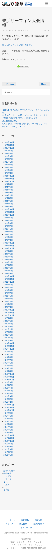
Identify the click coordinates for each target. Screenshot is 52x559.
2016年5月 (8, 455)
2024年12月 (8, 176)
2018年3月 (8, 399)
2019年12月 (8, 343)
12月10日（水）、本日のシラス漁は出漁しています (24, 115)
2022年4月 (8, 265)
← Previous (9, 84)
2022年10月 (8, 248)
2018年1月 (8, 402)
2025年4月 (8, 164)
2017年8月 (8, 416)
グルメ (6, 484)
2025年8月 (8, 153)
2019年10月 (8, 349)
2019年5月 (8, 363)
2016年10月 (8, 441)
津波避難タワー (40, 524)
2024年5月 (8, 195)
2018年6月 (8, 390)
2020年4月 (8, 332)
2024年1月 (8, 206)
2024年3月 (8, 201)
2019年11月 (8, 346)
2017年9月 (8, 413)
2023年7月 (8, 223)
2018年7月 (8, 388)
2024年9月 (8, 184)
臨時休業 (7, 473)
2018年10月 (8, 379)
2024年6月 (8, 192)
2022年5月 (8, 262)
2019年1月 (8, 371)
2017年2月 (8, 430)
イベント (24, 30)
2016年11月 (8, 438)
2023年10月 (8, 215)
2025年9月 (8, 150)
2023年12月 (8, 209)
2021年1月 (8, 307)
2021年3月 (8, 301)
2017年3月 (8, 427)
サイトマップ (26, 528)
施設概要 (23, 524)
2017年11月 (8, 407)
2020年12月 (8, 310)
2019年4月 (8, 365)
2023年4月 (8, 231)
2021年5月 (8, 296)
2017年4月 (8, 424)
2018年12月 (8, 374)
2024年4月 (8, 198)
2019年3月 (8, 368)
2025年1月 (8, 173)
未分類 (6, 490)
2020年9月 (8, 318)
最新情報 (25, 520)
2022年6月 (8, 259)
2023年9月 (8, 217)
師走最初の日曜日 (10, 121)
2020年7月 (8, 323)
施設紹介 (39, 520)
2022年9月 (8, 251)
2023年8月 (8, 220)
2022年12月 (8, 243)
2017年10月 (8, 410)
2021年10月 (8, 282)
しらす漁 (7, 476)
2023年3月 (8, 234)
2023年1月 (8, 240)
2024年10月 (8, 181)
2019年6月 (8, 360)
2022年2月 (8, 270)
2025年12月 (8, 142)
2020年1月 (8, 340)
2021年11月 (8, 279)
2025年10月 (8, 148)
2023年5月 (8, 229)
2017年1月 (8, 432)
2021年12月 (8, 276)
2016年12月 (8, 435)
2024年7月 (8, 190)
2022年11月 (8, 245)
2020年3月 (8, 335)
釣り (5, 487)
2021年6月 (8, 293)
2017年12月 (8, 404)
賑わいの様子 (9, 470)
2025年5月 (8, 162)
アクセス (9, 524)
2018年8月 (8, 385)
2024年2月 (8, 203)
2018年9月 (8, 382)
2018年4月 (8, 396)
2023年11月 (8, 212)
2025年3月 (8, 167)
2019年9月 (8, 351)
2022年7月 (8, 256)
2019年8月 (8, 354)
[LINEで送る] (23, 66)
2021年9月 (8, 284)
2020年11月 (8, 312)
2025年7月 (8, 156)
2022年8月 (8, 254)
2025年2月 (8, 170)
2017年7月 (8, 418)
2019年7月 (8, 357)
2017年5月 (8, 421)
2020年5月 (8, 329)
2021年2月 (8, 304)
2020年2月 (8, 337)
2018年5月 (8, 393)
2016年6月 (8, 452)
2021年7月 (8, 290)
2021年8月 (8, 287)
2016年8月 (8, 446)
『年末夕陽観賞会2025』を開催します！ (20, 118)
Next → (44, 84)
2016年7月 (8, 449)
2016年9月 (8, 443)
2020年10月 (8, 315)
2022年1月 (8, 273)
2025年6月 (8, 159)
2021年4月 (8, 298)
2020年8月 (8, 321)
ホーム (12, 520)
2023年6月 (8, 226)
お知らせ (7, 479)
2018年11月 (8, 377)
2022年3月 (8, 268)
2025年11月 (8, 145)
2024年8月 (8, 187)
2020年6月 (8, 326)
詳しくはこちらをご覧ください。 (17, 44)
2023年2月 (8, 237)
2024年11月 (8, 178)
